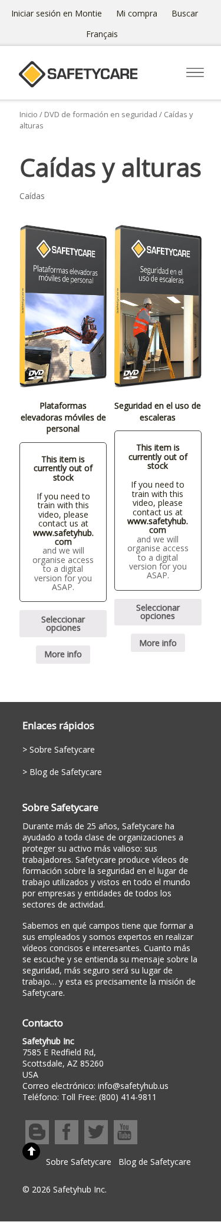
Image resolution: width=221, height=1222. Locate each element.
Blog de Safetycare (65, 771)
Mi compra (136, 13)
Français (102, 33)
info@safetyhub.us (133, 1085)
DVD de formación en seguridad (100, 114)
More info (63, 654)
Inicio (28, 114)
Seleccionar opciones (63, 623)
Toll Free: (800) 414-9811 (109, 1096)
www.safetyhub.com (63, 537)
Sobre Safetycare (62, 749)
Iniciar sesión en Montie (56, 13)
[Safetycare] (77, 84)
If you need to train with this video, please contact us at (63, 510)
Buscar (184, 13)
